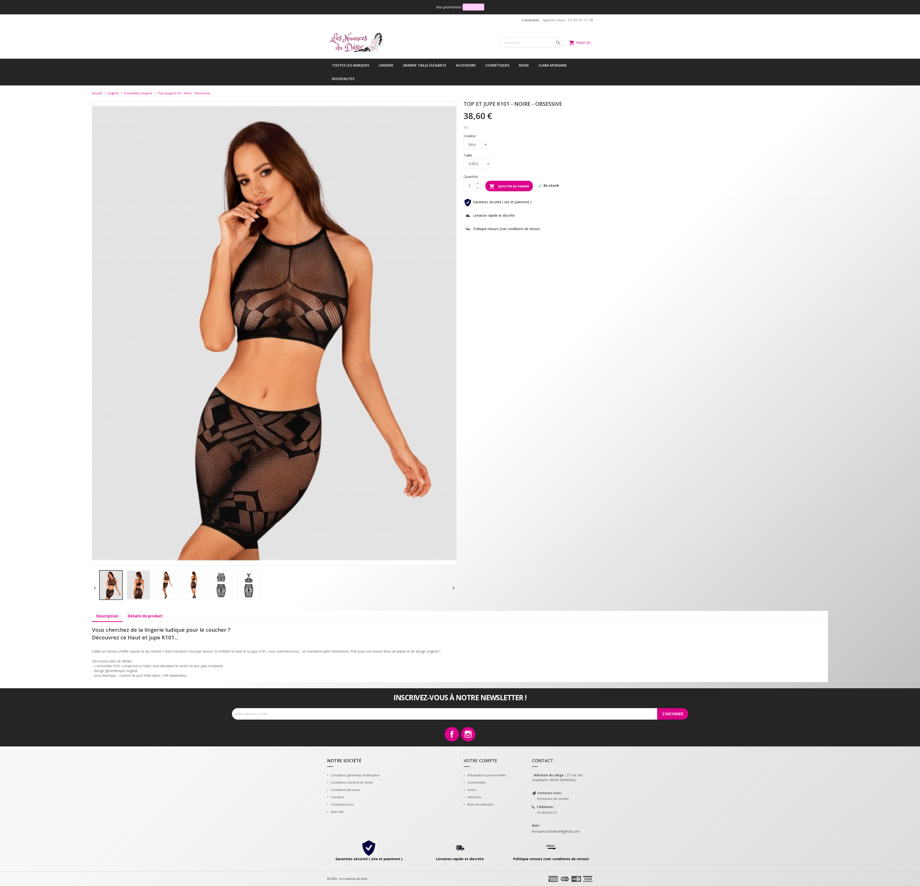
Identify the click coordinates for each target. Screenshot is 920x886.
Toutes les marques (350, 65)
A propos (337, 797)
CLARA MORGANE (553, 65)
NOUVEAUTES (343, 78)
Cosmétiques (497, 65)
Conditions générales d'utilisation (355, 775)
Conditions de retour (345, 790)
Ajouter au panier (509, 186)
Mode (524, 65)
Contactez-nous (342, 804)
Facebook (452, 734)
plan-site (337, 811)
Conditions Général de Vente (351, 782)
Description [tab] (107, 616)
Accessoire (466, 65)
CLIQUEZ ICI (473, 7)
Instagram (468, 734)
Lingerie (386, 65)
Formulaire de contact (553, 798)
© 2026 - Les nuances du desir (347, 879)
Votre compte (480, 760)
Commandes (476, 782)
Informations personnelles (486, 775)
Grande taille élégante (424, 65)
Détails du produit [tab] (145, 616)
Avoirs (472, 790)
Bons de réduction (480, 804)
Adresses (474, 797)
